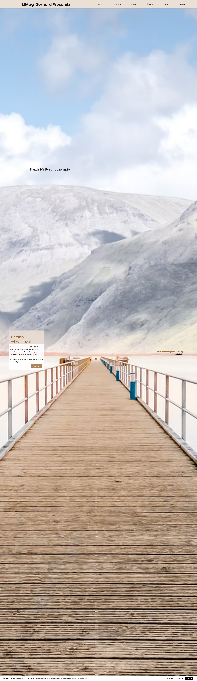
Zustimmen (189, 678)
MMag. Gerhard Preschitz (46, 4)
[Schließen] (195, 678)
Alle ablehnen (179, 678)
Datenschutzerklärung (83, 678)
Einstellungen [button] (170, 678)
